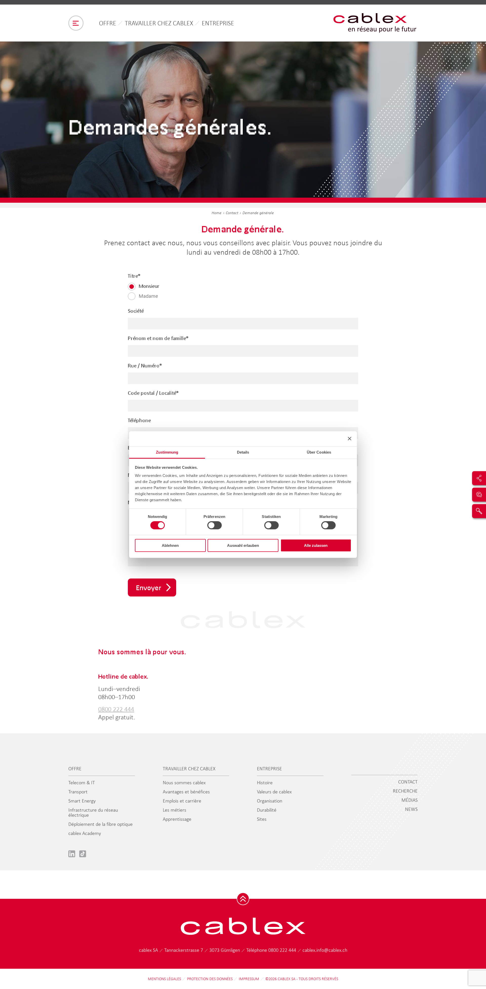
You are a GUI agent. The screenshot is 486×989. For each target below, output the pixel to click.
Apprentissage (177, 819)
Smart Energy (82, 801)
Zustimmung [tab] (167, 452)
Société (136, 311)
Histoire (265, 782)
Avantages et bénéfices (186, 791)
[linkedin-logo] (71, 853)
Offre (107, 23)
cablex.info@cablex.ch (324, 950)
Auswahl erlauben (243, 545)
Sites (262, 819)
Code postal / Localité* (153, 393)
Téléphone (139, 420)
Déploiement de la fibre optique (100, 824)
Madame (148, 296)
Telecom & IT (81, 782)
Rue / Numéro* (145, 365)
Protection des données (210, 979)
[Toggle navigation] (76, 23)
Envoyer (148, 587)
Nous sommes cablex (184, 782)
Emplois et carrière (182, 801)
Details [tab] (243, 452)
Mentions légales (164, 979)
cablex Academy (84, 833)
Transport (78, 791)
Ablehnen (170, 545)
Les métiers (174, 810)
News (411, 809)
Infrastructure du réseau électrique (93, 812)
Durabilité (266, 810)
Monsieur (149, 286)
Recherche (405, 791)
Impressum (249, 979)
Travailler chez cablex (159, 23)
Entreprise (218, 23)
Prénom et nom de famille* (158, 338)
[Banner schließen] (349, 438)
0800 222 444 (116, 709)
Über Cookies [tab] (319, 452)
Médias (409, 800)
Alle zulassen (316, 545)
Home (216, 213)
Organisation (269, 801)
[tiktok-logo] (82, 853)
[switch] (214, 525)
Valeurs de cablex (274, 791)
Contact (232, 213)
